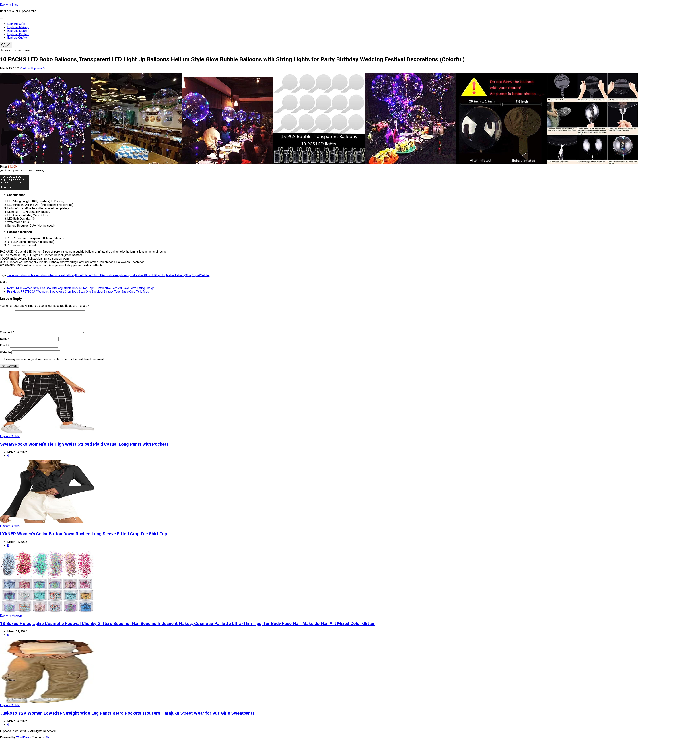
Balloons (13, 275)
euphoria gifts (125, 275)
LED (153, 275)
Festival (139, 275)
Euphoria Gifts (16, 24)
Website (5, 352)
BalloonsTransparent (52, 275)
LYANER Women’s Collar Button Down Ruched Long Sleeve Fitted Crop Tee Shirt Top (83, 533)
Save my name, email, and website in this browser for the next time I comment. (54, 359)
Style (195, 275)
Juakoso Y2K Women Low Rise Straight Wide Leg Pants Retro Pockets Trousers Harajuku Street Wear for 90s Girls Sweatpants (127, 713)
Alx (47, 737)
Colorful (96, 275)
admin (26, 68)
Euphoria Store (9, 4)
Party (181, 275)
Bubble (86, 275)
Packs (174, 275)
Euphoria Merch (17, 30)
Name (4, 338)
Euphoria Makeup (18, 27)
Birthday (70, 275)
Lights (166, 275)
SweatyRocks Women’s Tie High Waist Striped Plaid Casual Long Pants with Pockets (84, 444)
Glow (147, 275)
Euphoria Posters (18, 34)
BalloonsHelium (29, 275)
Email (4, 345)
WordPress (23, 737)
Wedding (204, 275)
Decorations (108, 275)
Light (159, 275)
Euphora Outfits (17, 37)
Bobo (78, 275)
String (188, 275)
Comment (7, 332)
